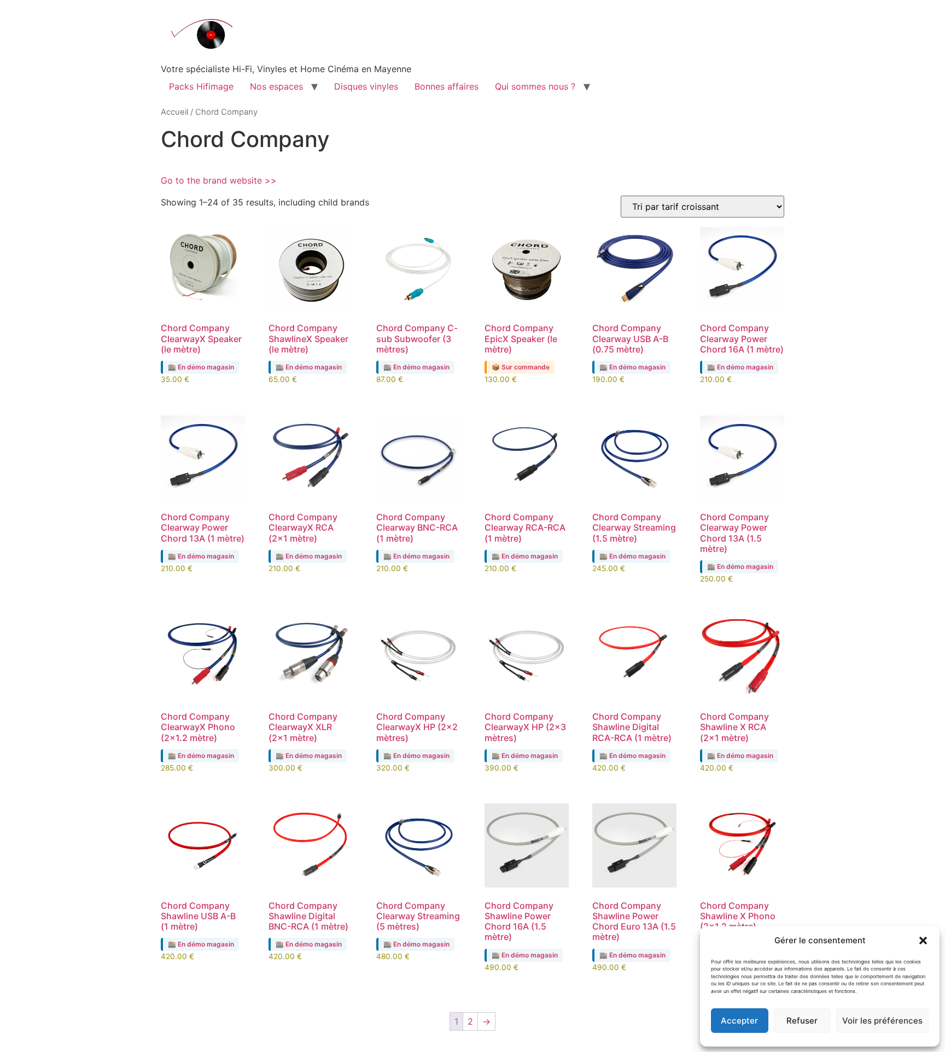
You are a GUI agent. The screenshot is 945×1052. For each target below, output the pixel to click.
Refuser (802, 1020)
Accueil (174, 112)
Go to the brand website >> (219, 180)
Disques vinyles (366, 86)
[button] (923, 940)
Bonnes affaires (447, 86)
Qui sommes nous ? (535, 86)
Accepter (739, 1020)
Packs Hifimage (201, 86)
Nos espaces (276, 86)
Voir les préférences (882, 1020)
